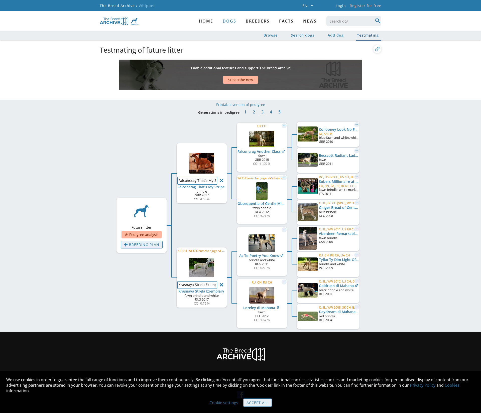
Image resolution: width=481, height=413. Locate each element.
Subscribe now (240, 79)
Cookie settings (223, 402)
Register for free (365, 5)
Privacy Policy (422, 385)
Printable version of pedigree (240, 104)
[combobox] (354, 21)
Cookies (452, 385)
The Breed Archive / (119, 5)
